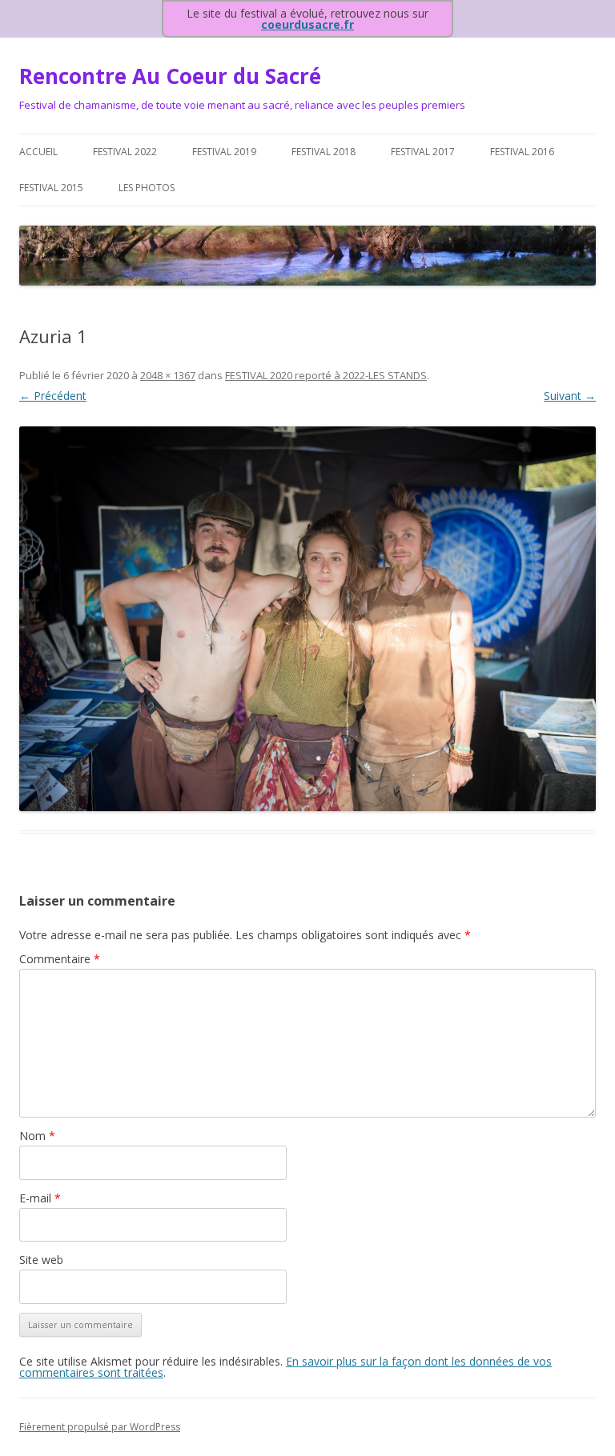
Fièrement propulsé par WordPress (99, 1427)
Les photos (147, 187)
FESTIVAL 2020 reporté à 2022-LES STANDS (326, 375)
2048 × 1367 (167, 375)
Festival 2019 (224, 151)
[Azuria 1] (307, 618)
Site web (41, 1259)
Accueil (38, 151)
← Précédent (52, 395)
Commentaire (59, 958)
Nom (37, 1135)
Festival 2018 (323, 151)
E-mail (40, 1198)
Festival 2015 (51, 187)
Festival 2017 (423, 151)
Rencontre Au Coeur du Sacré (170, 76)
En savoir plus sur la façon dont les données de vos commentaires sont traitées (285, 1367)
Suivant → (570, 395)
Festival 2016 (522, 151)
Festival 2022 (125, 151)
